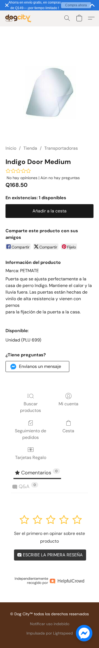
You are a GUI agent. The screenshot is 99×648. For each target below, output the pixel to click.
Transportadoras (61, 148)
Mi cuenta (68, 404)
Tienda (30, 148)
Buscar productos (30, 407)
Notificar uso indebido (49, 623)
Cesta (68, 431)
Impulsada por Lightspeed (49, 633)
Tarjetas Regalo (30, 457)
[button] (19, 18)
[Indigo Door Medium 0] (50, 93)
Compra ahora (76, 5)
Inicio (11, 148)
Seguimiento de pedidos (30, 434)
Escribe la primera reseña (52, 555)
